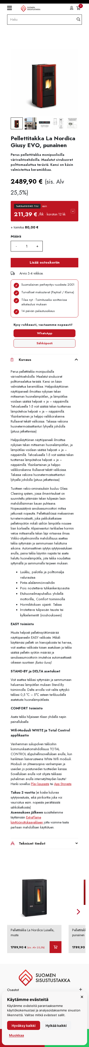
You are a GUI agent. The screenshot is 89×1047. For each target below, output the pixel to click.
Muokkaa (16, 1035)
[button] (44, 211)
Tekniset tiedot (32, 843)
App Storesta (62, 784)
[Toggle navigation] (11, 8)
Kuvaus (25, 359)
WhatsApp (44, 333)
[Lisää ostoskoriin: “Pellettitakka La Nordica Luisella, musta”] (55, 947)
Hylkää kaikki (56, 1026)
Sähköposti (44, 343)
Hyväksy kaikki (24, 1026)
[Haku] (78, 19)
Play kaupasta (40, 784)
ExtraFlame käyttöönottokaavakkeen (27, 820)
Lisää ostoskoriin (45, 262)
